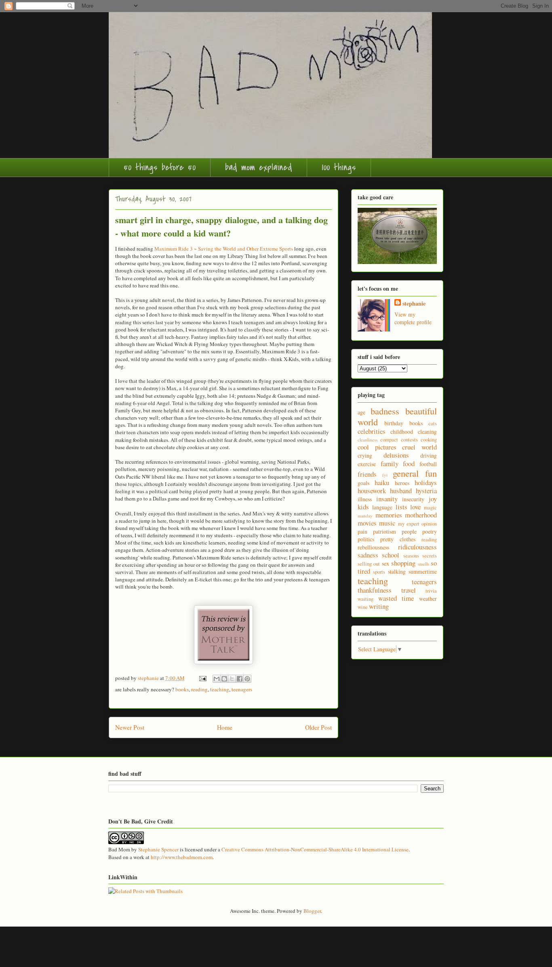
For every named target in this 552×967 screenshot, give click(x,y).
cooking (429, 439)
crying (365, 455)
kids (363, 506)
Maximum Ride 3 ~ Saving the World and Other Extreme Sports (223, 248)
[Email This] (217, 679)
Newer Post (129, 727)
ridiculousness (417, 546)
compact (389, 439)
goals (363, 483)
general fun (415, 473)
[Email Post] (202, 678)
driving (428, 455)
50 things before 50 (160, 167)
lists (401, 506)
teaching (219, 689)
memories (388, 514)
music (387, 523)
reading (199, 689)
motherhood (421, 514)
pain (362, 531)
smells (423, 564)
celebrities (372, 431)
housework (372, 490)
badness (385, 411)
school (390, 555)
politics (366, 539)
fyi (385, 475)
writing (379, 606)
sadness (368, 555)
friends (367, 474)
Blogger (312, 910)
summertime (423, 571)
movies (367, 523)
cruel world (419, 447)
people (409, 531)
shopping (403, 563)
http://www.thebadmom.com (182, 857)
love (415, 506)
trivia (431, 590)
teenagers (242, 689)
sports (379, 571)
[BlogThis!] (224, 679)
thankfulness (375, 590)
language (382, 507)
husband (401, 490)
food (409, 463)
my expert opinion (417, 523)
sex (385, 563)
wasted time (396, 598)
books (182, 689)
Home (224, 727)
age (361, 412)
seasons (411, 555)
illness (365, 499)
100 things (339, 167)
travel (408, 590)
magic (430, 507)
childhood (401, 431)
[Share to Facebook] (240, 679)
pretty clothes (397, 539)
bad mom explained (258, 167)
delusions (396, 455)
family (389, 463)
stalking (397, 571)
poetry (429, 531)
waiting (365, 598)
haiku (382, 482)
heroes (402, 483)
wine (363, 607)
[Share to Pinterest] (247, 679)
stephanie (414, 303)
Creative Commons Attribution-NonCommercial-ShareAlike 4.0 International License (315, 849)
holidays (426, 482)
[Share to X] (232, 679)
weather (428, 598)
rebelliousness (373, 547)
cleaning (427, 431)
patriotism (384, 531)
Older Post (318, 727)
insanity (387, 498)
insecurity (413, 499)
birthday (393, 423)
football (428, 464)
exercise (367, 464)
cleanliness (367, 440)
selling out (369, 563)
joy (433, 498)
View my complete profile (413, 318)
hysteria (426, 490)
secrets (429, 555)
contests (409, 439)
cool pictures (377, 447)
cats (432, 423)
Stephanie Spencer (158, 849)
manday (365, 516)
